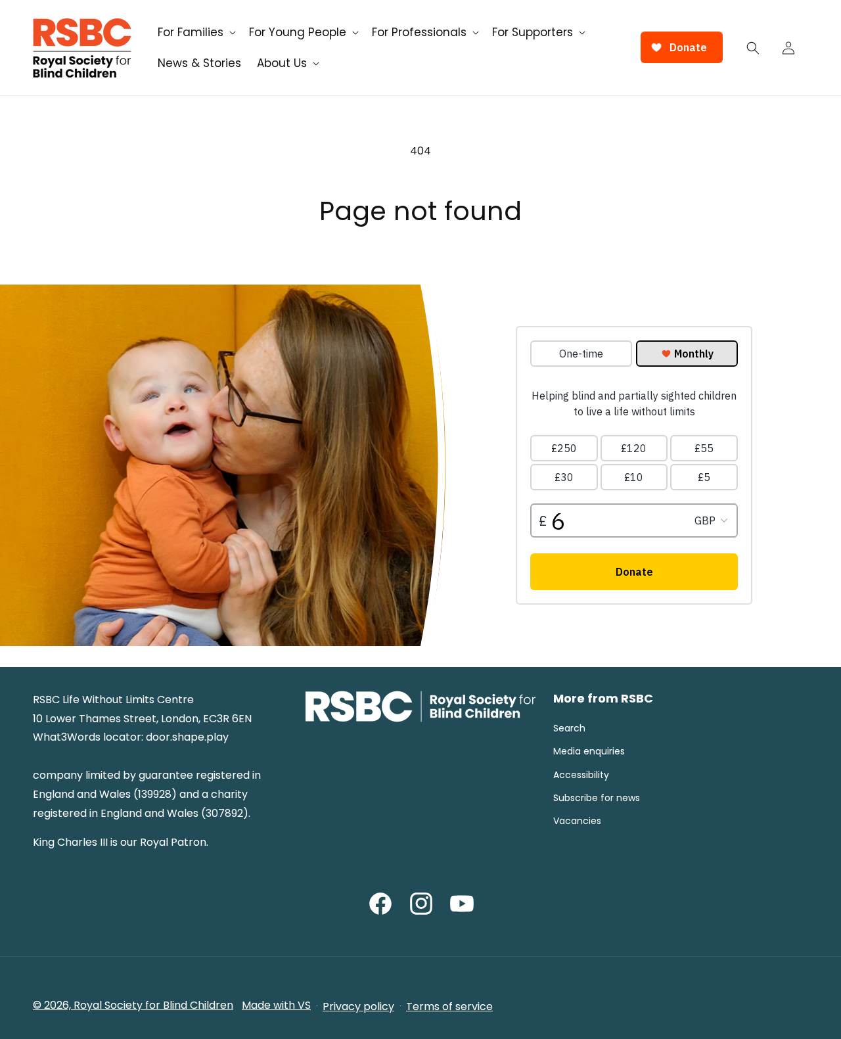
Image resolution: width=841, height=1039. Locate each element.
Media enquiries (589, 751)
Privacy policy (358, 1006)
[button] (195, 32)
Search (569, 728)
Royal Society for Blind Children (153, 1005)
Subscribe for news (596, 797)
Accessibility (581, 774)
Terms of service (449, 1006)
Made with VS (276, 1005)
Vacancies (577, 820)
